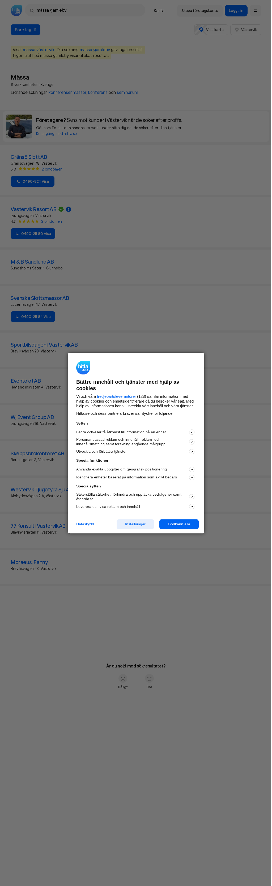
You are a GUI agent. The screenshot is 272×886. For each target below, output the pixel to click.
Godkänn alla (179, 524)
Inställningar (135, 524)
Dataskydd (85, 524)
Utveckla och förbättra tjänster (101, 451)
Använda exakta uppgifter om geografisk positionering (121, 469)
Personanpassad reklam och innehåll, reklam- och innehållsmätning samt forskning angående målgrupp (120, 442)
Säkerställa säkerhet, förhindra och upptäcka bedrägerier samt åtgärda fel (128, 496)
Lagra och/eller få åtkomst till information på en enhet (121, 432)
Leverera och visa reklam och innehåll (108, 506)
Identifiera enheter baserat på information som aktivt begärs (126, 477)
